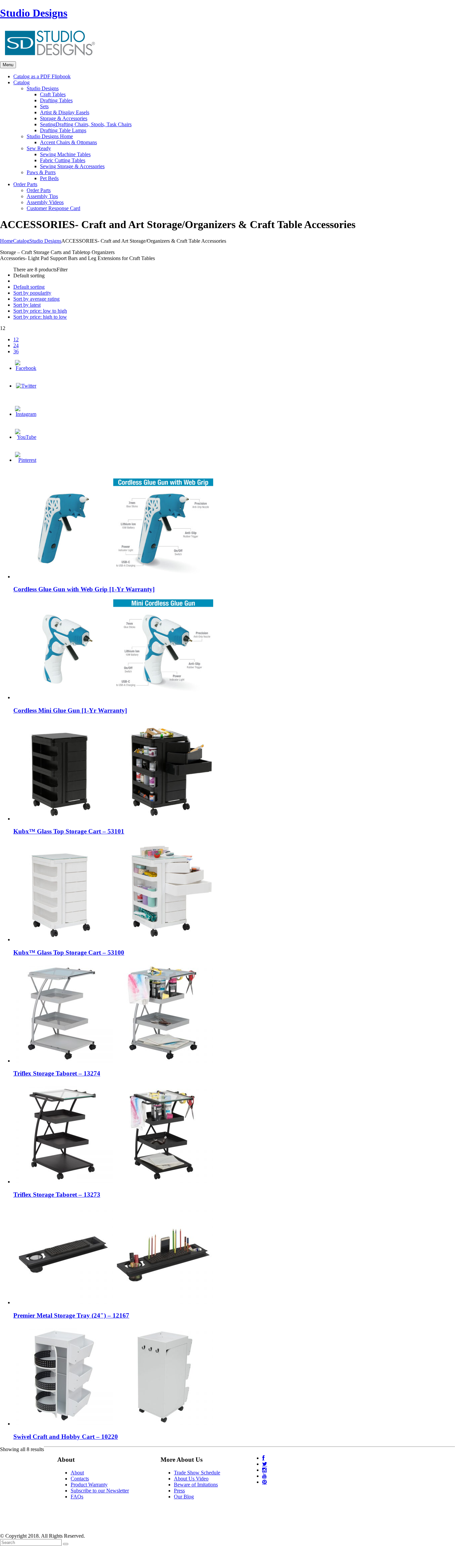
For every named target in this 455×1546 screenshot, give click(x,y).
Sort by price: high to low (40, 317)
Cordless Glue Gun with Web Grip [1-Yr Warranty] (84, 589)
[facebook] (263, 1458)
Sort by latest (27, 305)
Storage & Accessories (63, 118)
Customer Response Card (53, 208)
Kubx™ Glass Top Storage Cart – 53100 (68, 952)
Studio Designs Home (50, 136)
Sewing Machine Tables (65, 154)
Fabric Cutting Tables (62, 160)
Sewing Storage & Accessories (72, 166)
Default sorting (29, 287)
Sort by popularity (32, 293)
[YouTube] (25, 437)
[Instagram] (25, 414)
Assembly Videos (45, 202)
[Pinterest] (25, 460)
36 (16, 351)
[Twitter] (26, 386)
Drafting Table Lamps (63, 130)
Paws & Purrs (41, 172)
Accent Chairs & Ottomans (68, 142)
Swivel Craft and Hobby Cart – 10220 (65, 1436)
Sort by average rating (36, 299)
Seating (86, 124)
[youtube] (264, 1476)
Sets (44, 106)
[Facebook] (25, 368)
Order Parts (39, 190)
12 (16, 339)
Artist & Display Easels (64, 112)
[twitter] (264, 1464)
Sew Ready (39, 148)
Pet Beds (49, 178)
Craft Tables (53, 94)
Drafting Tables (56, 100)
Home (6, 241)
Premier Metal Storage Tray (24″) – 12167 (71, 1315)
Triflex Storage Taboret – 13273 (56, 1194)
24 (16, 345)
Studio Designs (33, 13)
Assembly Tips (42, 196)
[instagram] (264, 1470)
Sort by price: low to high (40, 311)
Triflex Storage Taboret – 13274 (56, 1073)
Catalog (21, 241)
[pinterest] (264, 1482)
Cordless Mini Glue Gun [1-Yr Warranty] (70, 710)
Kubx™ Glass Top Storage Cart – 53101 (68, 831)
